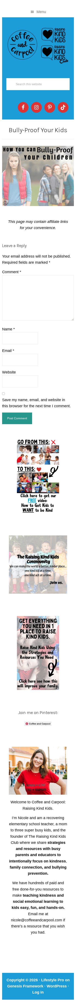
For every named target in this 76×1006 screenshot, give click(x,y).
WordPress (57, 986)
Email (8, 351)
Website (9, 372)
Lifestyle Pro (52, 980)
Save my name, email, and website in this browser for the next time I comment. (36, 403)
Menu (41, 12)
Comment (11, 272)
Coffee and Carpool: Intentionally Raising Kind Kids (38, 45)
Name (8, 329)
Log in (38, 992)
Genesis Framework (25, 986)
